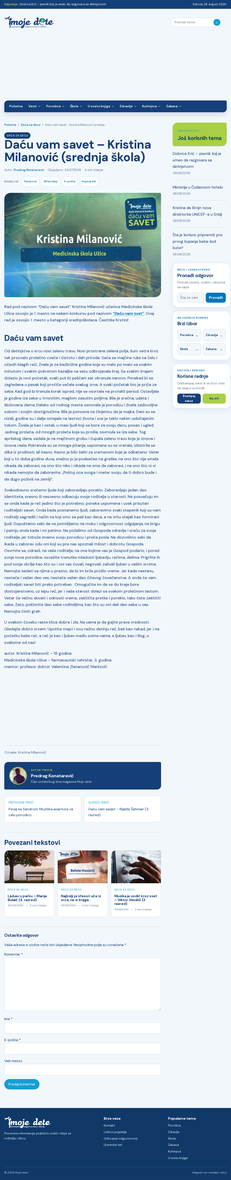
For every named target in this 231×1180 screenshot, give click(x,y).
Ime (8, 1018)
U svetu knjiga (99, 106)
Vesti (32, 106)
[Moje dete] (29, 22)
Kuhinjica (149, 106)
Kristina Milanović (32, 752)
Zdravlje (126, 106)
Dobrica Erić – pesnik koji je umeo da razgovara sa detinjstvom (63, 4)
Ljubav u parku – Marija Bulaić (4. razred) (27, 898)
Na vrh (214, 398)
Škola (74, 106)
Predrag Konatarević (29, 170)
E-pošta (69, 181)
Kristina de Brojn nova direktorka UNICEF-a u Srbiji (197, 211)
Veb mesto (13, 1060)
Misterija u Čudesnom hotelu (198, 187)
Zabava (172, 106)
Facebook (30, 181)
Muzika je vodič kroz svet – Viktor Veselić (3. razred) (135, 900)
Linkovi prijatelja (115, 1132)
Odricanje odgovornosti (121, 1138)
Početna (16, 106)
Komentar (13, 954)
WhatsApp (51, 181)
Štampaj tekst (189, 398)
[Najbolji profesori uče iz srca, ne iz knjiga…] (82, 867)
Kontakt (109, 1125)
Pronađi (216, 297)
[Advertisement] (115, 66)
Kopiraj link (89, 181)
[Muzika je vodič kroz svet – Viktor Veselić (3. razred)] (136, 867)
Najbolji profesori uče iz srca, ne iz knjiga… (81, 898)
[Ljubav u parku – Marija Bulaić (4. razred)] (29, 867)
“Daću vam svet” (128, 313)
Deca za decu (30, 125)
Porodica (53, 106)
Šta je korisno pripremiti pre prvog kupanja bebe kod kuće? (197, 241)
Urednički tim (113, 1145)
